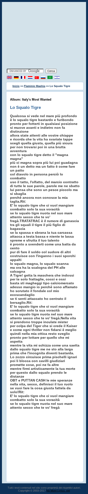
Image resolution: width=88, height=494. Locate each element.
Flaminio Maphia (34, 86)
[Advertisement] (44, 36)
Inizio (16, 86)
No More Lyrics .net (58, 490)
